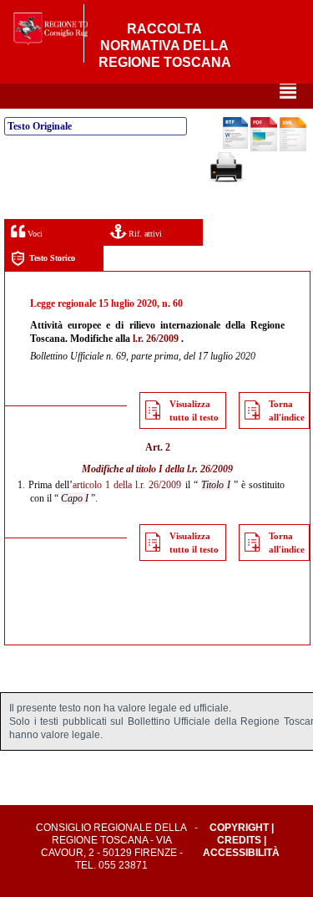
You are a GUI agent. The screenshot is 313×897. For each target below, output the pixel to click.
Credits (239, 840)
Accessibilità (241, 853)
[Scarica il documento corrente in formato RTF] (235, 145)
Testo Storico (52, 257)
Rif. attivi (144, 233)
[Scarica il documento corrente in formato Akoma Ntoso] (293, 148)
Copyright (239, 827)
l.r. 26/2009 (156, 338)
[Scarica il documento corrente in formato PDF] (263, 148)
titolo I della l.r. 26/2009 (184, 469)
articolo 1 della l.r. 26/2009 (127, 485)
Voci (34, 233)
